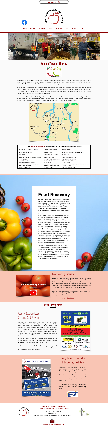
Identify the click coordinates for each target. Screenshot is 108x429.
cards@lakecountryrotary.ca (31, 349)
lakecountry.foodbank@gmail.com (54, 424)
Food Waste (70, 298)
